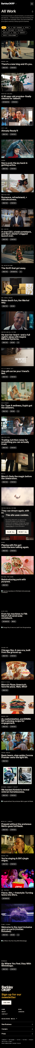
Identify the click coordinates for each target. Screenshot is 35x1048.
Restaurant (11, 30)
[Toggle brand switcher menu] (16, 3)
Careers (21, 1012)
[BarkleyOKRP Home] (8, 4)
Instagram (11, 1039)
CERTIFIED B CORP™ (7, 1041)
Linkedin (4, 1039)
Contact (5, 1014)
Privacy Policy (9, 526)
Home (3, 1009)
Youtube (24, 1039)
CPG (9, 27)
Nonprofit (22, 32)
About (4, 1012)
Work (20, 1009)
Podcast (31, 1039)
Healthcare (20, 30)
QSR (4, 30)
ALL (4, 27)
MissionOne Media (9, 1019)
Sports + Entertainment (9, 35)
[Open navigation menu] (32, 4)
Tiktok (18, 1039)
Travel (15, 32)
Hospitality (6, 32)
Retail (27, 27)
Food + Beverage (17, 27)
